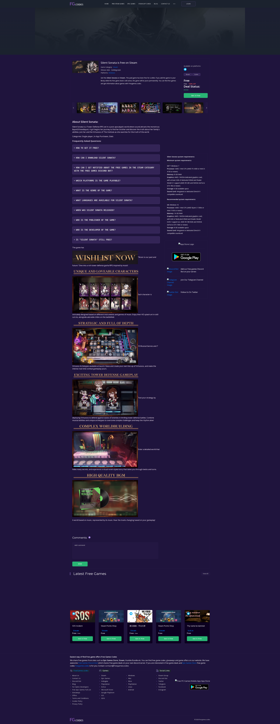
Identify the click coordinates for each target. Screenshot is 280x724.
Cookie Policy (77, 701)
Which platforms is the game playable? (98, 180)
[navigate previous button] (73, 107)
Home (107, 4)
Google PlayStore (107, 693)
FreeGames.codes (81, 670)
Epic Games (131, 4)
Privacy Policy (77, 704)
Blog (156, 4)
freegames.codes (82, 666)
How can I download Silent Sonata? (96, 158)
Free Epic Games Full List (81, 690)
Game (196, 74)
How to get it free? (87, 148)
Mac (129, 678)
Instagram (162, 690)
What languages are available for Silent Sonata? (104, 200)
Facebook (162, 687)
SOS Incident (77, 626)
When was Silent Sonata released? (95, 210)
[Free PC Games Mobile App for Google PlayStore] (186, 256)
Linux (130, 687)
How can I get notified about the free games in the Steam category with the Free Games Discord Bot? (114, 169)
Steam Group (163, 675)
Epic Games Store (189, 663)
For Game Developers (80, 687)
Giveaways (76, 693)
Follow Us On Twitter (189, 292)
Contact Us (165, 4)
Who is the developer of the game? (96, 230)
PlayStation (132, 684)
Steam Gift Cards (144, 4)
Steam (115, 67)
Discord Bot (76, 681)
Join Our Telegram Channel (192, 280)
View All (205, 574)
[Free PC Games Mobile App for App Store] (186, 244)
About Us (75, 675)
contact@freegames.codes (117, 666)
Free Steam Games (118, 4)
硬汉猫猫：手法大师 (137, 626)
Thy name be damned (196, 626)
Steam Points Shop (108, 626)
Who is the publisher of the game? (96, 220)
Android (131, 690)
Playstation (105, 684)
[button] (174, 4)
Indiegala (104, 681)
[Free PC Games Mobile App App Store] (192, 681)
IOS (102, 695)
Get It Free (195, 96)
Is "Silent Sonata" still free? (94, 239)
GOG (103, 698)
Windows (112, 73)
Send (80, 564)
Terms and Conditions (80, 698)
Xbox (130, 681)
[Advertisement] (140, 40)
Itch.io (190, 630)
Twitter (161, 681)
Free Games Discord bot (88, 663)
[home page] (82, 3)
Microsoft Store (107, 690)
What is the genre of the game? (94, 190)
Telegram (161, 684)
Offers (74, 695)
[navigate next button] (207, 107)
